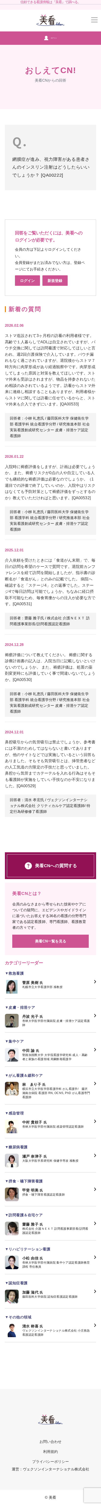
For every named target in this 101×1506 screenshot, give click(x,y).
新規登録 (55, 280)
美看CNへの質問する (56, 865)
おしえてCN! (50, 70)
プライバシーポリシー (50, 1461)
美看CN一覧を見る (50, 941)
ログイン (54, 38)
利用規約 (50, 1451)
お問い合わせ (50, 1441)
